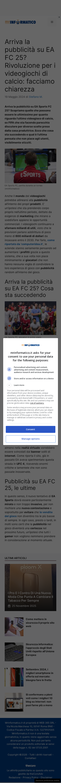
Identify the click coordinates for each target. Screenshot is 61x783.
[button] (30, 385)
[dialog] (30, 391)
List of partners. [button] (37, 403)
